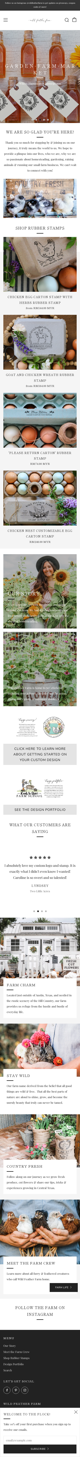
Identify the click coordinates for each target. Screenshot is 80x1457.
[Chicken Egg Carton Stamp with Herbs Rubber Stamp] (40, 264)
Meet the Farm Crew (16, 1352)
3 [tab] (40, 120)
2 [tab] (36, 120)
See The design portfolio (40, 809)
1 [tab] (32, 120)
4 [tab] (44, 120)
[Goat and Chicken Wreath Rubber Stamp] (40, 342)
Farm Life (62, 1287)
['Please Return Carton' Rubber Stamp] (40, 420)
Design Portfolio (13, 1364)
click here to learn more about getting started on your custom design (40, 754)
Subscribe (38, 1449)
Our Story (9, 1346)
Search (7, 1370)
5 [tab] (48, 120)
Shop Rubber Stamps (16, 1358)
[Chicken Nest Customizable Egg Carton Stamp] (40, 498)
